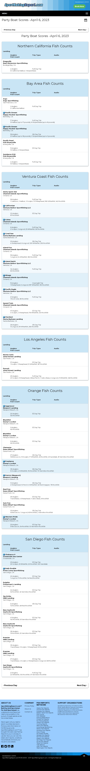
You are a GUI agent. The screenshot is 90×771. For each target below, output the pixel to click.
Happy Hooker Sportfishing (14, 115)
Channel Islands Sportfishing (15, 194)
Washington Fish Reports (44, 748)
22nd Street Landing (12, 357)
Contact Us (28, 712)
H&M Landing (8, 598)
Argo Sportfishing (10, 101)
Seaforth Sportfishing (12, 612)
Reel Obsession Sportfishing (15, 63)
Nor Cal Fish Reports (43, 737)
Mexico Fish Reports (43, 729)
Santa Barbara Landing (13, 236)
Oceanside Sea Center (12, 556)
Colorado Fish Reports (43, 711)
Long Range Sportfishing (44, 727)
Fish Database (41, 716)
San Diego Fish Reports (44, 740)
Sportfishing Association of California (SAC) (70, 706)
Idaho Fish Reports (42, 725)
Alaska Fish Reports (43, 708)
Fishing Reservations (43, 717)
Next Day (82, 30)
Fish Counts (40, 714)
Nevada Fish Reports (43, 735)
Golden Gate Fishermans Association (68, 713)
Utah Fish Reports (42, 746)
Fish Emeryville (9, 142)
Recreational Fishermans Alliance (67, 714)
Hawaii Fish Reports (43, 722)
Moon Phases (41, 732)
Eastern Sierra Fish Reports (45, 713)
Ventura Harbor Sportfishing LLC (17, 208)
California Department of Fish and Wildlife (70, 710)
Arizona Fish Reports (43, 709)
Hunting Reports (42, 724)
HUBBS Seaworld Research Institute (68, 711)
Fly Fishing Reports (43, 721)
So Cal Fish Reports (42, 741)
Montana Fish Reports (43, 730)
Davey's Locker (9, 422)
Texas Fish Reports (42, 743)
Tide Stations (41, 745)
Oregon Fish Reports (43, 738)
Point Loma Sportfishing (13, 570)
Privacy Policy (29, 706)
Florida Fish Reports (43, 719)
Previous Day (9, 30)
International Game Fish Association (68, 708)
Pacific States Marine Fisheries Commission (70, 707)
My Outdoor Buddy (42, 733)
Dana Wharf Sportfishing (13, 449)
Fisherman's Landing (12, 584)
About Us (28, 709)
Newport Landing (10, 408)
